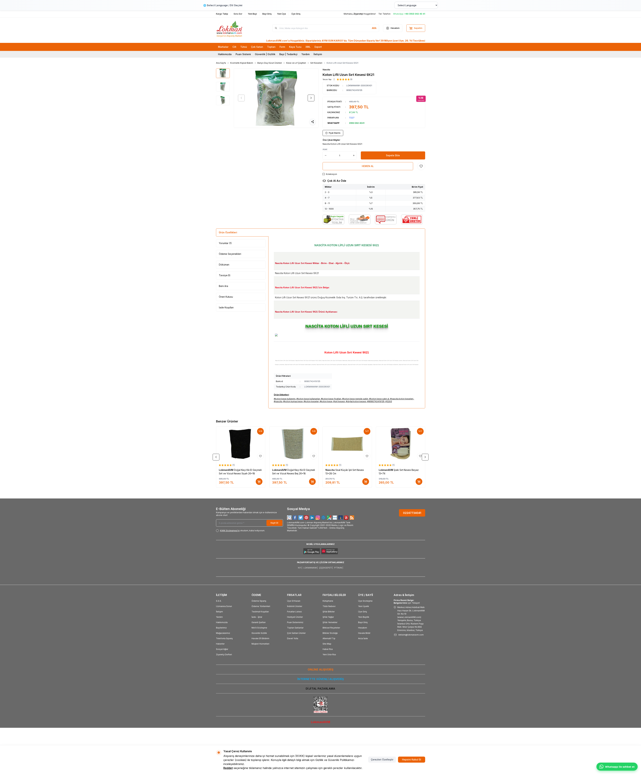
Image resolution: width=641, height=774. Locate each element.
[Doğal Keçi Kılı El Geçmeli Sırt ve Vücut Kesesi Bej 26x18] (293, 444)
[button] (241, 98)
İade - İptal (257, 617)
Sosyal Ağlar (222, 649)
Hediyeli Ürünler (295, 617)
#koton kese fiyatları (331, 398)
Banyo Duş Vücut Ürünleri (269, 63)
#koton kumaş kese (293, 401)
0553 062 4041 (356, 123)
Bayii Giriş (363, 622)
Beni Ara (223, 286)
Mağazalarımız (223, 633)
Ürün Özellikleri (228, 232)
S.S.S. (219, 601)
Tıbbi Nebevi (329, 606)
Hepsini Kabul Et (411, 759)
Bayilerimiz (221, 627)
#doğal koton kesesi (356, 401)
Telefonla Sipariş (224, 638)
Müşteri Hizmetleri (260, 644)
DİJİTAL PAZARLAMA (320, 688)
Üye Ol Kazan (293, 601)
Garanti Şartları (259, 622)
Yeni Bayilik (363, 617)
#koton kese (326, 401)
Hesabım (362, 627)
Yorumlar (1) (225, 243)
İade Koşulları (226, 307)
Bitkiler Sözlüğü (330, 633)
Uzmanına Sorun (224, 606)
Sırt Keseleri (316, 63)
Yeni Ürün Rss (329, 654)
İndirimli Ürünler (294, 606)
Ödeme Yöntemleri (261, 606)
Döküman (224, 264)
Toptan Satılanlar (295, 627)
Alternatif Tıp (329, 638)
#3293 (388, 401)
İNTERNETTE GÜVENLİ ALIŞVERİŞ (320, 679)
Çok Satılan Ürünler (296, 633)
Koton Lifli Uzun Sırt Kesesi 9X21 (342, 63)
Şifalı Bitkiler (329, 611)
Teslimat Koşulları (260, 611)
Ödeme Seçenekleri (230, 253)
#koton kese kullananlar (308, 398)
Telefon (386, 14)
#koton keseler (311, 401)
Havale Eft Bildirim (260, 638)
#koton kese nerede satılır (355, 398)
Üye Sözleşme (365, 601)
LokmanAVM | (310, 567)
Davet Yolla (292, 638)
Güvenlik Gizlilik (259, 633)
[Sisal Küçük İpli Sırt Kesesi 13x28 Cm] (347, 444)
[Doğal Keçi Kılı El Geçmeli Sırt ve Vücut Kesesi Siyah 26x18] (240, 444)
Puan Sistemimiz (295, 622)
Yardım (305, 54)
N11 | (300, 567)
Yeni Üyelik (363, 606)
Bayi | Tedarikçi (288, 54)
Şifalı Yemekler (330, 622)
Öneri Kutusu (226, 296)
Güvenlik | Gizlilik (265, 54)
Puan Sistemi (243, 54)
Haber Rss (328, 649)
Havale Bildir (364, 633)
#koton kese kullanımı (284, 398)
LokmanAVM (226, 469)
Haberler (220, 644)
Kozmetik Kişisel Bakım (241, 63)
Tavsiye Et (224, 275)
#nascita (278, 401)
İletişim (318, 54)
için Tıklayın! (407, 601)
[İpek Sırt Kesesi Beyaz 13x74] (400, 444)
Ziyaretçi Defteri (224, 654)
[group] (276, 98)
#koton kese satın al (379, 398)
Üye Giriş (362, 611)
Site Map (327, 644)
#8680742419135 (375, 401)
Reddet (228, 768)
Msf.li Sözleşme (259, 627)
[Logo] (236, 28)
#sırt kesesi (339, 401)
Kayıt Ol (274, 523)
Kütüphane (328, 601)
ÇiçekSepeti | (326, 567)
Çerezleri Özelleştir (382, 759)
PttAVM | (338, 567)
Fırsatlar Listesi (294, 611)
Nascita (326, 69)
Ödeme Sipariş (259, 601)
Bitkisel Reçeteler (331, 627)
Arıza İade (363, 638)
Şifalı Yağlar (328, 617)
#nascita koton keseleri (401, 398)
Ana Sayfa (221, 63)
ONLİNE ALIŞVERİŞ (320, 669)
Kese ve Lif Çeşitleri (296, 63)
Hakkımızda (225, 54)
